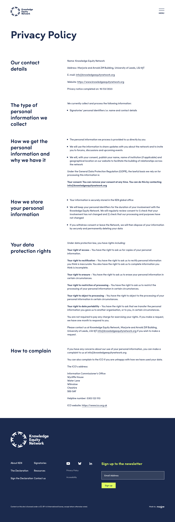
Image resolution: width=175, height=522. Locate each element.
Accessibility (71, 477)
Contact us (40, 478)
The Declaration (19, 470)
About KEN (16, 463)
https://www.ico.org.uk (94, 405)
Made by (152, 506)
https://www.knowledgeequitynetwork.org (100, 81)
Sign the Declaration (22, 478)
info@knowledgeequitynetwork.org (95, 74)
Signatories (40, 463)
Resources (39, 470)
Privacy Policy (72, 470)
